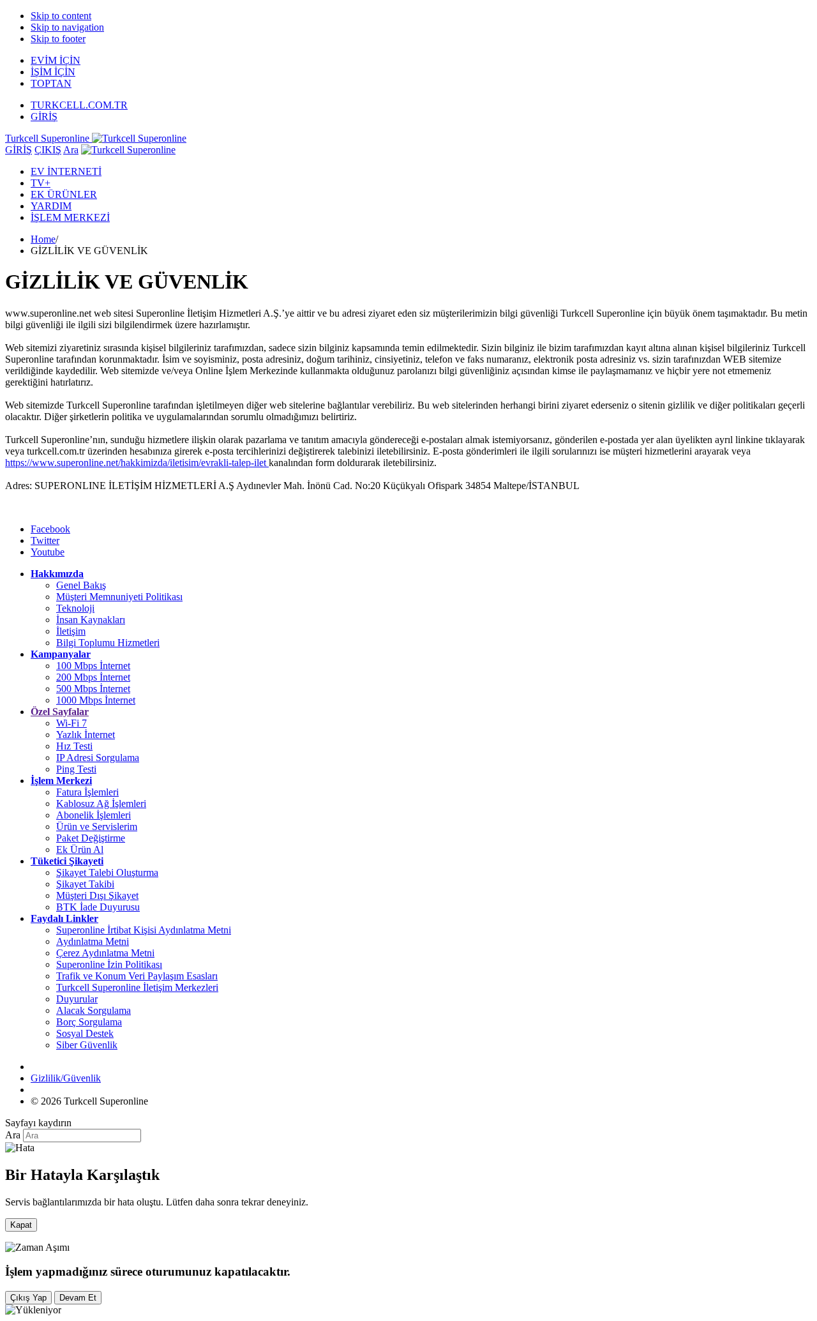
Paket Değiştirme (90, 838)
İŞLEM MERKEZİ (70, 217)
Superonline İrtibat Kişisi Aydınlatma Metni (143, 930)
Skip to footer (58, 38)
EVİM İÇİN (55, 60)
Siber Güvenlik (86, 1044)
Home (43, 239)
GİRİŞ (44, 116)
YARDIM (51, 205)
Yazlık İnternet (85, 734)
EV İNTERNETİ (66, 171)
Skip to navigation (67, 27)
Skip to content (61, 15)
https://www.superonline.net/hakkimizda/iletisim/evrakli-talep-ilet (137, 462)
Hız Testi (74, 746)
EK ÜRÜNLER (64, 194)
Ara (71, 149)
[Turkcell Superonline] (128, 149)
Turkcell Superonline (48, 138)
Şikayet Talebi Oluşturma (107, 872)
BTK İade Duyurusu (98, 907)
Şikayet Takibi (85, 884)
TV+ (40, 182)
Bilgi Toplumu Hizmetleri (108, 642)
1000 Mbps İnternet (95, 700)
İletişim (71, 631)
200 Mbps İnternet (93, 677)
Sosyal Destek (85, 1033)
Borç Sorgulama (89, 1021)
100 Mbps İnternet (93, 665)
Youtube (47, 552)
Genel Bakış (81, 585)
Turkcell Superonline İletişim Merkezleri (137, 987)
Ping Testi (76, 769)
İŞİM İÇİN (53, 71)
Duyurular (77, 998)
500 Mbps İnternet (93, 688)
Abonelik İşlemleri (93, 815)
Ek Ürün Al (79, 849)
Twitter (45, 540)
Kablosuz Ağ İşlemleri (101, 803)
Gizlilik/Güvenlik (66, 1078)
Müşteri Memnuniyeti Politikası (119, 596)
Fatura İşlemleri (87, 792)
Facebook (50, 529)
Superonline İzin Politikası (109, 964)
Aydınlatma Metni (92, 941)
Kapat (21, 1225)
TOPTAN (51, 83)
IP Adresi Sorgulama (97, 757)
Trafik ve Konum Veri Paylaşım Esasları (137, 975)
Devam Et (77, 1297)
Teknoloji (75, 608)
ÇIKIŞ (47, 149)
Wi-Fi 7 (71, 723)
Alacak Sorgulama (93, 1010)
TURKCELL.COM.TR (79, 105)
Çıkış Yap (28, 1297)
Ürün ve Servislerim (96, 826)
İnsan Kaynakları (90, 619)
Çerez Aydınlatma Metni (105, 952)
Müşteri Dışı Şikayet (97, 895)
